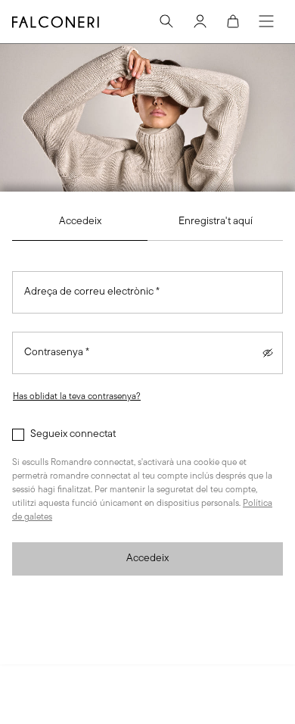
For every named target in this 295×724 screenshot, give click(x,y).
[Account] (199, 21)
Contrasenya (56, 352)
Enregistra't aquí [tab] (216, 221)
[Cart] (233, 21)
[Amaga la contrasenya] (267, 353)
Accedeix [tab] (80, 221)
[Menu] (266, 21)
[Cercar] (166, 21)
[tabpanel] (147, 423)
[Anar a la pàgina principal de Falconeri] (55, 22)
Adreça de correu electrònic (92, 292)
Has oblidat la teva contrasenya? (77, 396)
